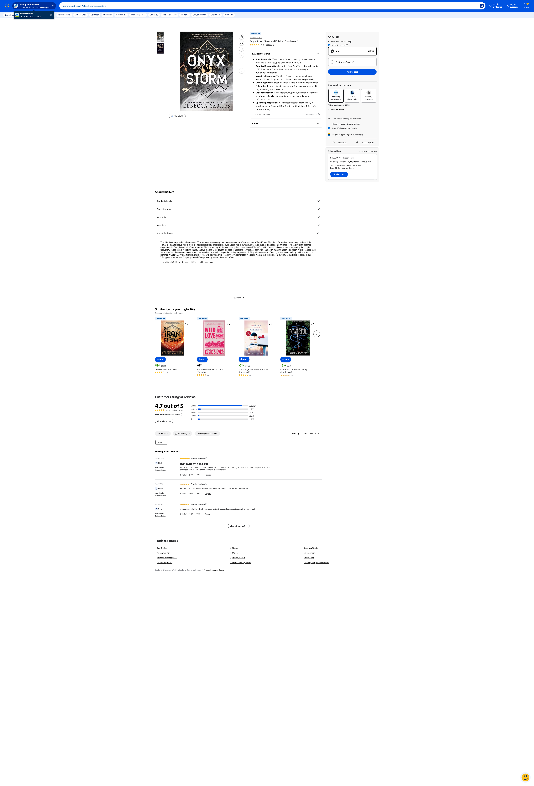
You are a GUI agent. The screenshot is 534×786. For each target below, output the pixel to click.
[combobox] (272, 5)
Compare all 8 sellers (368, 151)
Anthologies (309, 558)
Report (208, 475)
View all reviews (164, 421)
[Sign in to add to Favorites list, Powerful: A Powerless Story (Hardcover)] (312, 323)
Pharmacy (107, 15)
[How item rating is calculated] (182, 414)
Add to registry (368, 142)
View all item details (262, 114)
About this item (164, 192)
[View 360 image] (241, 55)
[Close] (51, 15)
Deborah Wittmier (311, 548)
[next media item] (241, 70)
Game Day (154, 15)
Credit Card (215, 15)
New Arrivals (121, 15)
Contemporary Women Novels (316, 562)
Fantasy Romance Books (167, 558)
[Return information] (346, 45)
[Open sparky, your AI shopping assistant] (525, 777)
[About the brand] (318, 233)
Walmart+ (229, 15)
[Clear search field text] (475, 5)
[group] (262, 45)
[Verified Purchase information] (206, 458)
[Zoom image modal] (241, 49)
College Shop (80, 15)
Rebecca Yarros (256, 37)
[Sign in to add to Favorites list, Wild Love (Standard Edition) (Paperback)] (228, 323)
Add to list (342, 142)
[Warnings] (318, 225)
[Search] (482, 6)
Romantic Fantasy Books (240, 562)
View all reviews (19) (238, 526)
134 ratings (270, 45)
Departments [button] (10, 15)
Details (354, 128)
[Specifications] (318, 209)
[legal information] (350, 41)
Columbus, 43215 (342, 105)
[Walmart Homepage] (7, 5)
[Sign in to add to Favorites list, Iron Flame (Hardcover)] (187, 323)
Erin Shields (162, 548)
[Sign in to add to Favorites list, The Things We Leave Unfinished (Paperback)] (270, 323)
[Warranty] (318, 217)
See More (237, 297)
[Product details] (318, 201)
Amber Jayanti (310, 553)
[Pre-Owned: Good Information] (353, 62)
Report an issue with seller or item (346, 124)
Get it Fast (95, 15)
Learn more (358, 135)
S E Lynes (234, 548)
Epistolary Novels (237, 558)
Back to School (64, 15)
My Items (184, 15)
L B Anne (234, 553)
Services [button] (28, 15)
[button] (496, 5)
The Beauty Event (138, 15)
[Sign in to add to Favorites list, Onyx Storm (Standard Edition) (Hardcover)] (241, 42)
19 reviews (178, 410)
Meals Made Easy (169, 15)
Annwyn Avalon (163, 553)
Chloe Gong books (164, 562)
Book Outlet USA (354, 165)
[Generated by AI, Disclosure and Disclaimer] (318, 114)
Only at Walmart (199, 15)
